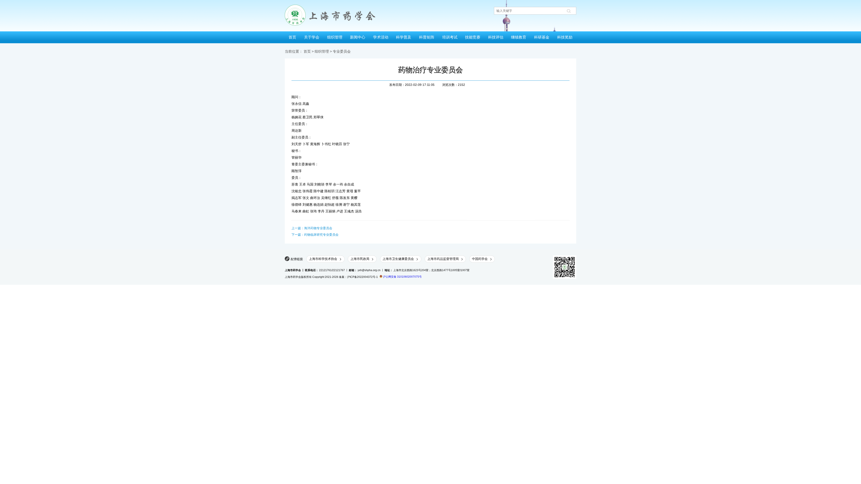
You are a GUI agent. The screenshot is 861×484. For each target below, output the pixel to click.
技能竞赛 (472, 37)
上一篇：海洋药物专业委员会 (311, 228)
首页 (292, 37)
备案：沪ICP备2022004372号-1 (358, 276)
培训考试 (449, 37)
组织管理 (334, 37)
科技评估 (495, 37)
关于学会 (311, 37)
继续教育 (518, 37)
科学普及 (403, 37)
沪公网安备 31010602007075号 (402, 276)
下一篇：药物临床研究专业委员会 (315, 234)
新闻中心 (357, 37)
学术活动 (380, 37)
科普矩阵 (426, 37)
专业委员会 (342, 51)
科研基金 (541, 37)
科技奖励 (564, 37)
